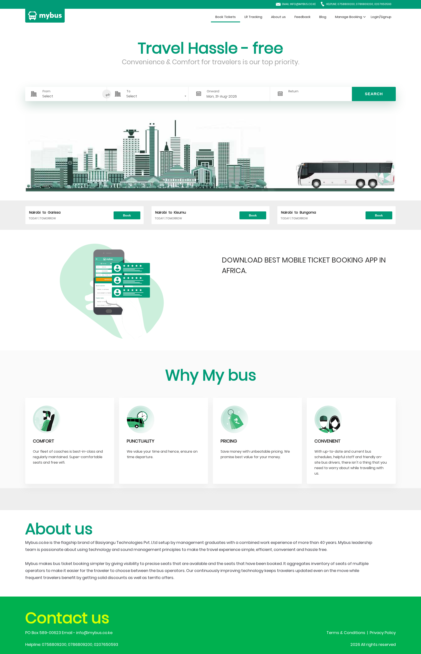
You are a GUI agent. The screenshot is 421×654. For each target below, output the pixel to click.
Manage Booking (348, 16)
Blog (322, 16)
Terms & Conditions (345, 632)
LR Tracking (253, 16)
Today (33, 218)
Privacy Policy (383, 632)
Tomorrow (48, 218)
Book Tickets (225, 16)
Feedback (302, 16)
